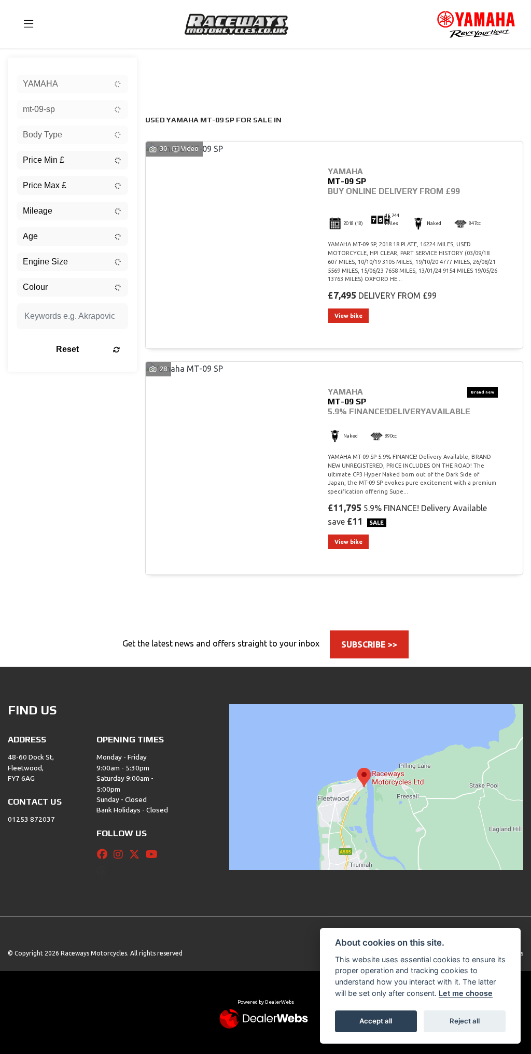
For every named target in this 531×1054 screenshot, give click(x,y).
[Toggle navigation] (23, 24)
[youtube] (154, 854)
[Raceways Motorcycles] (236, 23)
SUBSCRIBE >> (369, 644)
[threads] (104, 871)
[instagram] (121, 854)
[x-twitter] (137, 854)
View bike (348, 316)
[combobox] (72, 84)
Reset (67, 349)
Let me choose (466, 993)
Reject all (465, 1021)
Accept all (375, 1021)
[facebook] (104, 854)
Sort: (161, 67)
